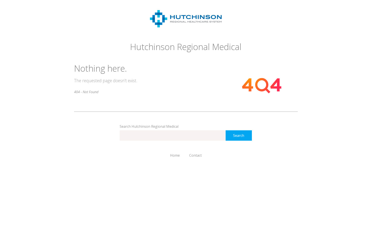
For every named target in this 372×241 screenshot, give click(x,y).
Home (175, 155)
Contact (195, 155)
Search (238, 135)
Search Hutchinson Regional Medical (149, 126)
